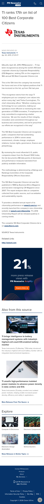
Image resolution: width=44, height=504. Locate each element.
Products (22, 472)
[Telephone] (35, 3)
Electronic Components (32, 429)
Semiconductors (30, 447)
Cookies (22, 497)
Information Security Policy (14, 494)
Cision (26, 500)
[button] (22, 33)
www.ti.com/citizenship (20, 211)
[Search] (41, 3)
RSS (37, 494)
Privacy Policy (28, 491)
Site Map (30, 494)
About (22, 474)
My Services (21, 477)
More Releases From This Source (14, 402)
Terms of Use (15, 491)
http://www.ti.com (9, 242)
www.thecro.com (11, 226)
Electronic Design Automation (8, 448)
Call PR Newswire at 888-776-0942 (22, 483)
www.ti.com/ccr (30, 205)
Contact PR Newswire (22, 469)
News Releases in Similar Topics (14, 454)
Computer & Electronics (10, 429)
